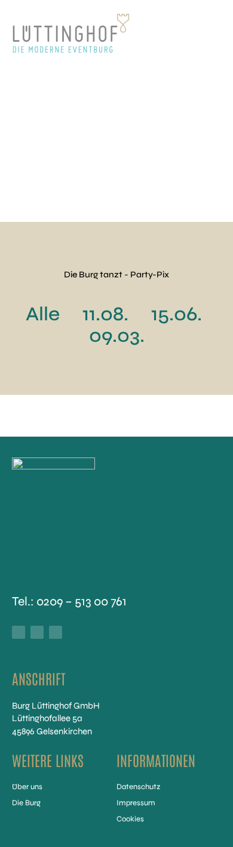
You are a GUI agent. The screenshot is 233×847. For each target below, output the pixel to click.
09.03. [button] (117, 336)
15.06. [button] (176, 314)
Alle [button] (43, 314)
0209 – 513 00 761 (81, 601)
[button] (208, 33)
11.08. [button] (105, 314)
